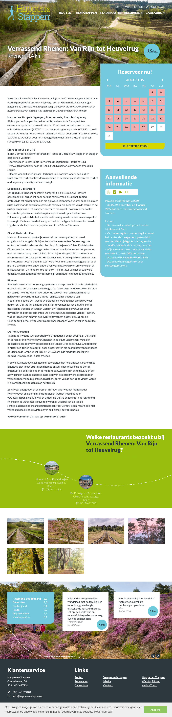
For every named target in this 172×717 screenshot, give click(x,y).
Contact (158, 6)
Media (143, 6)
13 (135, 109)
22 (152, 118)
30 (161, 127)
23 (161, 118)
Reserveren (133, 12)
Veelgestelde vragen (115, 677)
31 (109, 135)
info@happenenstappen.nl (27, 696)
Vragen (130, 6)
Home (118, 6)
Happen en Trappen (153, 677)
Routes (65, 12)
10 (109, 109)
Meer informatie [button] (103, 711)
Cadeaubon (155, 12)
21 (143, 118)
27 (135, 127)
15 (152, 109)
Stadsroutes (110, 12)
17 (109, 118)
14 (143, 109)
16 (161, 109)
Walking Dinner (151, 681)
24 (109, 127)
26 (126, 127)
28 (143, 127)
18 (117, 118)
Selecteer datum (134, 146)
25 (117, 127)
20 (135, 118)
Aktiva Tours (149, 685)
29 (152, 127)
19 (126, 118)
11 (117, 109)
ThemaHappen (85, 12)
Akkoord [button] (155, 709)
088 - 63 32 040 (22, 692)
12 (126, 109)
